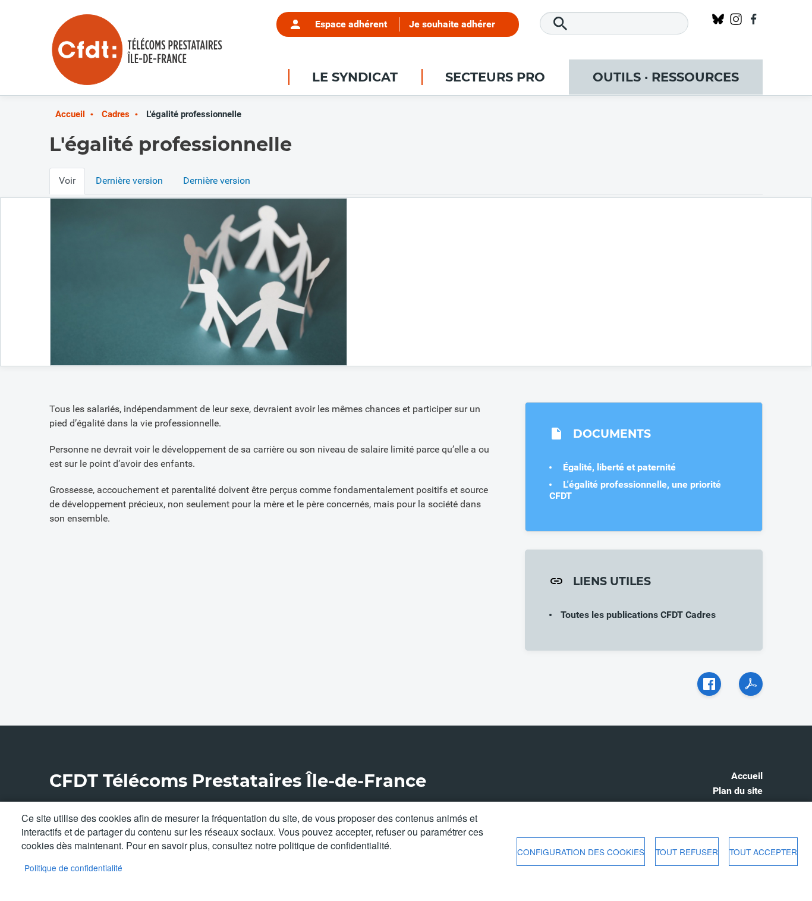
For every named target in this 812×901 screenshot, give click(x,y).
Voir (67, 180)
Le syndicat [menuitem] (355, 77)
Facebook (754, 19)
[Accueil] (138, 27)
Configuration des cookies (580, 852)
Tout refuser (687, 852)
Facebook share (709, 684)
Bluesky (718, 19)
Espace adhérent (351, 24)
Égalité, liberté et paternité (619, 467)
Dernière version (129, 180)
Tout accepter (763, 852)
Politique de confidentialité (73, 868)
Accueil (70, 114)
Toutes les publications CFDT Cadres (638, 614)
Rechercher (560, 24)
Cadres (116, 114)
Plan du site (738, 790)
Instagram (736, 19)
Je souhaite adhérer (452, 24)
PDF (751, 684)
